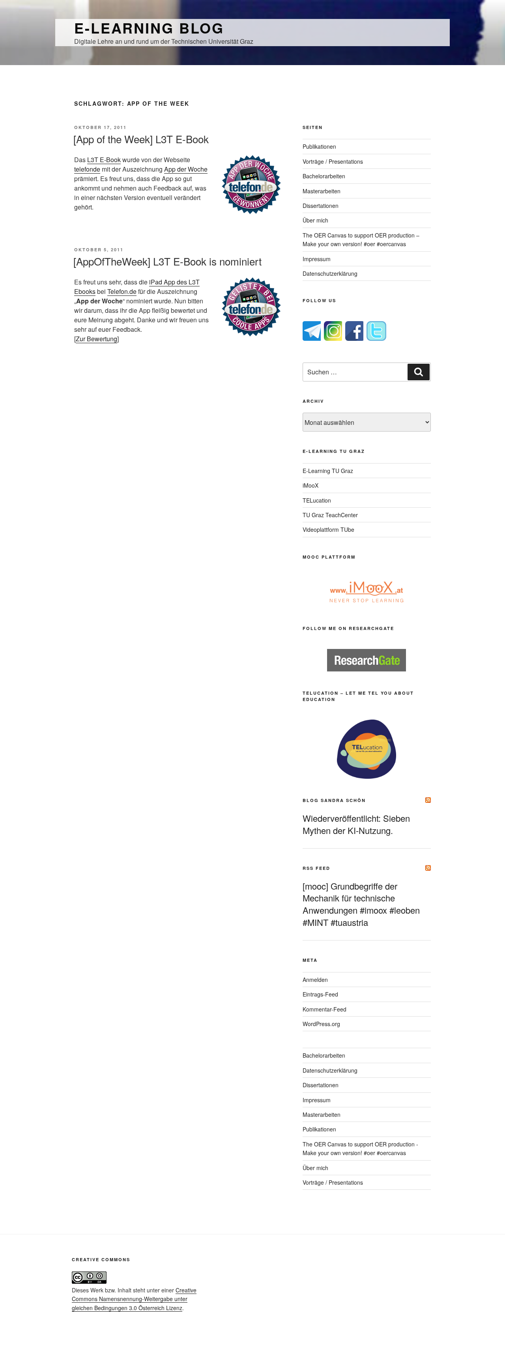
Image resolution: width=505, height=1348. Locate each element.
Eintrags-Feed (320, 994)
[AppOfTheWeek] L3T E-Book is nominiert (167, 261)
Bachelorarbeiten (324, 176)
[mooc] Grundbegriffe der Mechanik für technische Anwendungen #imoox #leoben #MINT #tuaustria (361, 904)
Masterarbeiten (321, 191)
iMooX (310, 485)
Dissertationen (321, 205)
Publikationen (319, 146)
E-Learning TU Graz (328, 471)
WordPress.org (321, 1024)
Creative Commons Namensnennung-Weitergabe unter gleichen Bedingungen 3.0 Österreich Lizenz (134, 1299)
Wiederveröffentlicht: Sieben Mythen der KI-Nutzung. (356, 824)
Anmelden (315, 979)
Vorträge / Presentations (333, 161)
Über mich (315, 220)
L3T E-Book (104, 159)
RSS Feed (316, 868)
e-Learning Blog (149, 27)
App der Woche (186, 169)
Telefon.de (122, 291)
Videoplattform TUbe (328, 529)
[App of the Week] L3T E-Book (141, 138)
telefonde (87, 169)
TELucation (317, 500)
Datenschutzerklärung (330, 273)
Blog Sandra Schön (334, 800)
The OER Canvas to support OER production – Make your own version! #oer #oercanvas (361, 239)
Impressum (317, 259)
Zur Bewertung (96, 338)
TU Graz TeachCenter (330, 515)
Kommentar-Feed (324, 1009)
